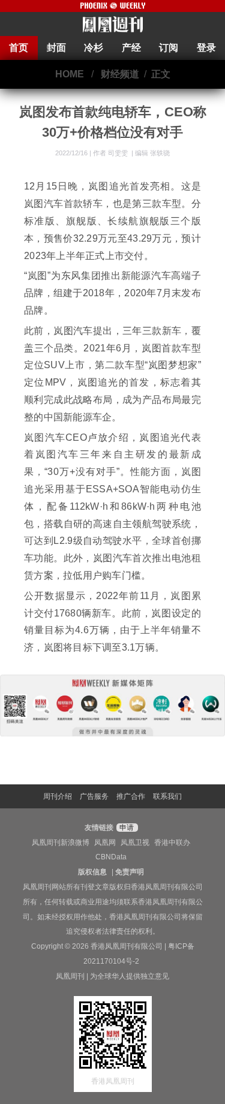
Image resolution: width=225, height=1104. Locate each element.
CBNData (111, 857)
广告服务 (94, 796)
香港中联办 (172, 842)
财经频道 (120, 74)
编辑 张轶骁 (152, 153)
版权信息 (92, 872)
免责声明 (129, 872)
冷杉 (93, 48)
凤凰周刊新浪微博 (60, 842)
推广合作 (130, 796)
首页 (18, 48)
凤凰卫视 (135, 842)
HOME (69, 74)
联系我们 (167, 796)
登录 (206, 48)
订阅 (168, 48)
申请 (126, 827)
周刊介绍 (57, 796)
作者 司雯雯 (111, 153)
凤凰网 (105, 842)
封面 (56, 48)
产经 (131, 48)
